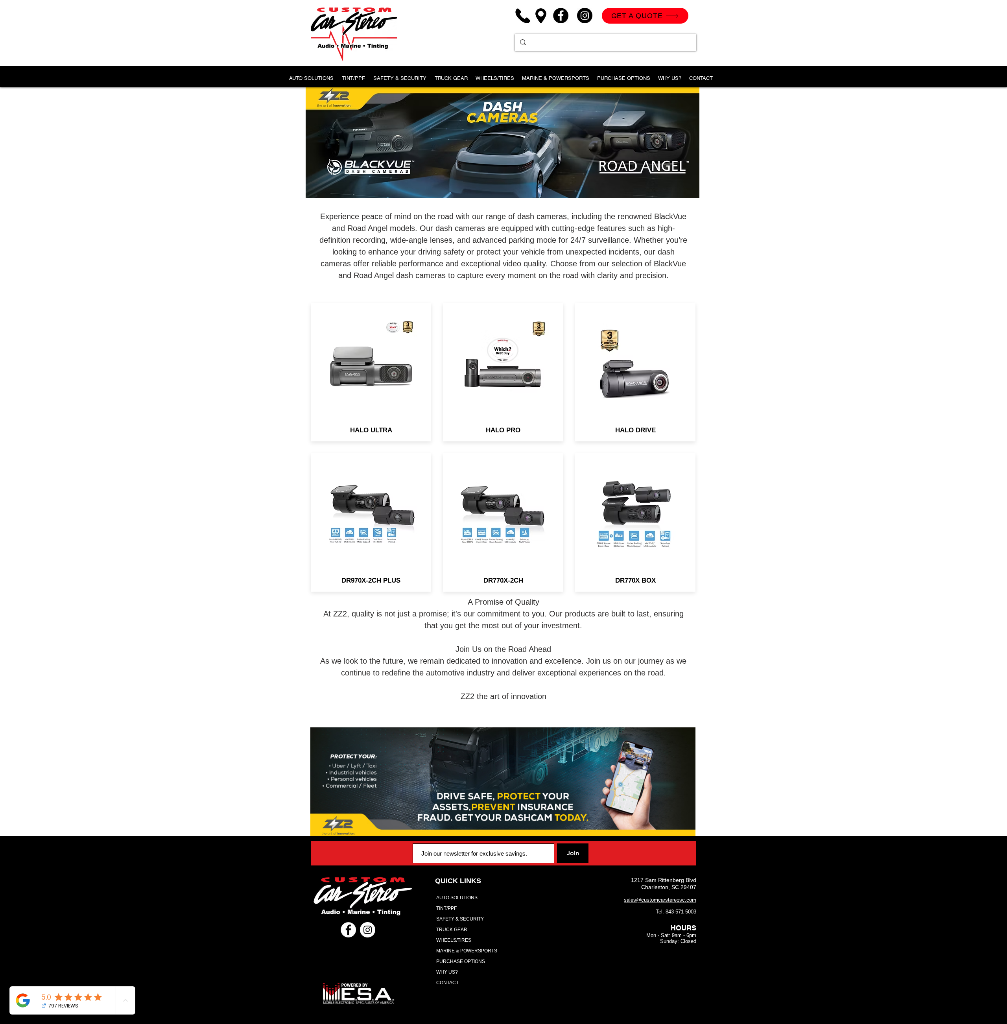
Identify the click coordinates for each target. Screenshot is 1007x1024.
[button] (353, 74)
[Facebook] (560, 15)
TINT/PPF (446, 908)
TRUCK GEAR (451, 929)
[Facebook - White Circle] (348, 929)
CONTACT (447, 982)
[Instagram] (584, 15)
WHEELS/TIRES (453, 940)
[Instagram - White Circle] (367, 929)
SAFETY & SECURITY (460, 919)
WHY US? (447, 972)
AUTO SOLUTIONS (457, 897)
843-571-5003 (681, 912)
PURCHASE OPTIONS (460, 961)
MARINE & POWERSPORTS (466, 951)
